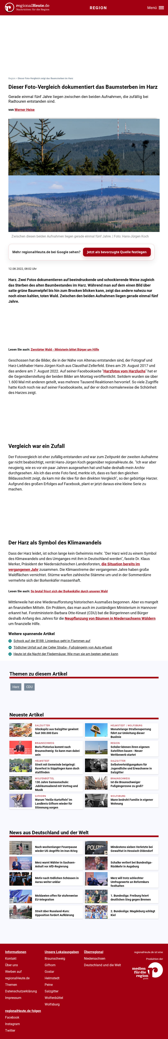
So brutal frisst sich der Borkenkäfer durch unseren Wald (69, 591)
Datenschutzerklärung (21, 991)
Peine (49, 985)
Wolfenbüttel (54, 998)
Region (11, 78)
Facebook (12, 1017)
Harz (15, 687)
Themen (11, 985)
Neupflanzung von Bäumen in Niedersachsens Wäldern (110, 618)
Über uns (11, 965)
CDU (29, 687)
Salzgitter (51, 991)
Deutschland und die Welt (102, 965)
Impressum (13, 998)
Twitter (10, 1030)
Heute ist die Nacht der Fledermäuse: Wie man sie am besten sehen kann (66, 654)
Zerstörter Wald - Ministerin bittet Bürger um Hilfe (65, 349)
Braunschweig (55, 958)
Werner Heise (25, 110)
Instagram (12, 1024)
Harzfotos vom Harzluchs (124, 371)
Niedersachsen (94, 958)
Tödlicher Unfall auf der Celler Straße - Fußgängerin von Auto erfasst (63, 647)
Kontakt (10, 958)
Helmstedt (52, 978)
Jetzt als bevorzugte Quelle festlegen (117, 252)
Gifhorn (50, 965)
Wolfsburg (52, 1004)
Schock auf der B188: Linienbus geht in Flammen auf (52, 641)
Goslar (49, 972)
